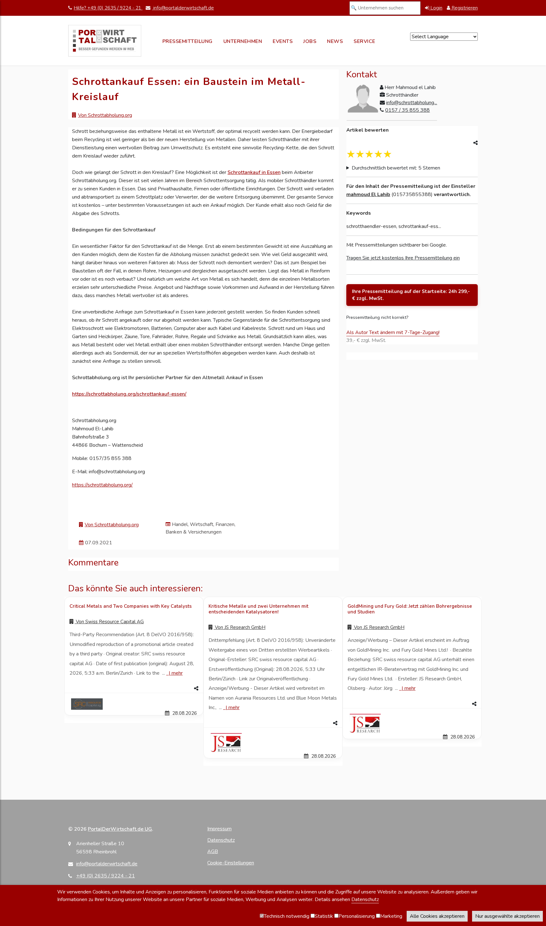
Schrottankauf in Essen (254, 172)
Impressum (219, 828)
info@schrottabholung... (411, 102)
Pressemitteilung (187, 41)
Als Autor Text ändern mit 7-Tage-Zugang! (393, 332)
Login (435, 8)
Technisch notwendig (286, 916)
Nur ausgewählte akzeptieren (507, 916)
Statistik (324, 916)
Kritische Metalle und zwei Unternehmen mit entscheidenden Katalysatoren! (258, 609)
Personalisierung (356, 916)
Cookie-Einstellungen (230, 862)
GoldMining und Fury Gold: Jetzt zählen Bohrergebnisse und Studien (410, 609)
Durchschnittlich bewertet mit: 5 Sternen (396, 167)
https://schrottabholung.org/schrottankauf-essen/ (129, 394)
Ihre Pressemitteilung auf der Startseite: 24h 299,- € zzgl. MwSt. (411, 295)
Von (109, 621)
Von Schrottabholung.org (105, 115)
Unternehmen (242, 41)
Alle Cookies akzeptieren (437, 916)
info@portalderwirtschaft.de (183, 8)
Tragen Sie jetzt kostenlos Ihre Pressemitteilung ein (403, 257)
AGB (212, 851)
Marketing (391, 916)
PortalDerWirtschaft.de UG (120, 829)
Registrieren (464, 8)
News (335, 41)
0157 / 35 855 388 (407, 110)
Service (364, 41)
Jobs (309, 41)
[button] (134, 688)
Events (283, 41)
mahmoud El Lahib (368, 194)
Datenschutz (221, 840)
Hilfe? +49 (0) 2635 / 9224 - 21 (108, 8)
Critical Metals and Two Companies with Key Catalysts (131, 606)
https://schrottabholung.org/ (102, 484)
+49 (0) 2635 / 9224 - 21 (105, 875)
